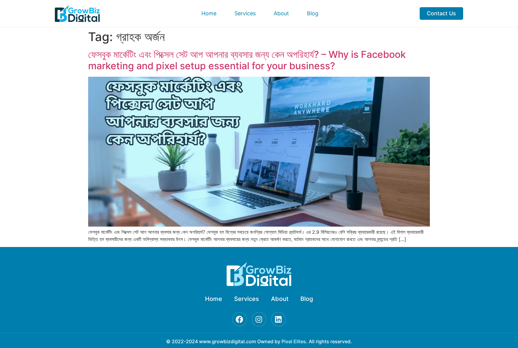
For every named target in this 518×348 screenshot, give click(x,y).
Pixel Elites (293, 341)
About (281, 13)
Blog (312, 13)
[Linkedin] (278, 319)
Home (208, 13)
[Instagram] (259, 319)
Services (245, 13)
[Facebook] (239, 319)
